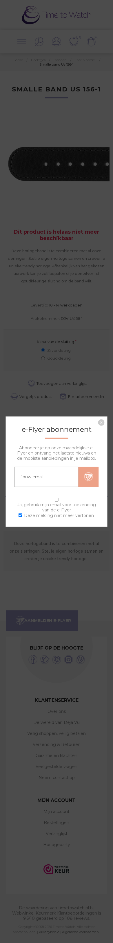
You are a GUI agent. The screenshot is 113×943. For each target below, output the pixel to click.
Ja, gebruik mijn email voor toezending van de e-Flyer (56, 507)
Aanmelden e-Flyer (89, 476)
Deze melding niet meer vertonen (59, 515)
